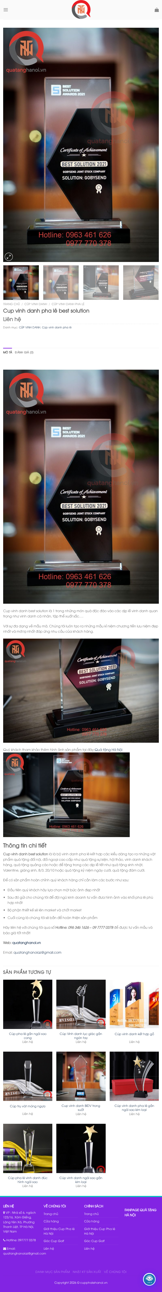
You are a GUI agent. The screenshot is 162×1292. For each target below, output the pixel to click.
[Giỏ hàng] (157, 9)
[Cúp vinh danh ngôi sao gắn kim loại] (80, 1148)
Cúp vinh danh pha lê (68, 304)
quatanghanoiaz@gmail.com (37, 952)
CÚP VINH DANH (35, 304)
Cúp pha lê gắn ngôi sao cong (27, 1036)
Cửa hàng (51, 1221)
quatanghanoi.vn (26, 942)
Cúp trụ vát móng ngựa (27, 1106)
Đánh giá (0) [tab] (24, 352)
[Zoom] (9, 257)
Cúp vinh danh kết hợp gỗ (134, 1034)
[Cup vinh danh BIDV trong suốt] (80, 1076)
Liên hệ (49, 1248)
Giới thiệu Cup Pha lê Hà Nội (59, 1231)
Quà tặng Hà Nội (108, 749)
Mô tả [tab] (7, 352)
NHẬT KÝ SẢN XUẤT (87, 1272)
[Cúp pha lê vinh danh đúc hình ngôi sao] (27, 1148)
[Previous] (11, 144)
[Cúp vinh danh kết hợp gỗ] (134, 1004)
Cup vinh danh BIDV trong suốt (81, 1108)
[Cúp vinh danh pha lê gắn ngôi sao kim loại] (134, 1076)
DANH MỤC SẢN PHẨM (52, 1272)
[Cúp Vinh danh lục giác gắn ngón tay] (80, 1004)
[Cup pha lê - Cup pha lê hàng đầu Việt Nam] (81, 9)
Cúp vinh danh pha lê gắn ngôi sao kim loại (134, 1108)
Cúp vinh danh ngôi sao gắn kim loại (80, 1180)
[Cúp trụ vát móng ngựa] (27, 1076)
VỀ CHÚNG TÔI (115, 1272)
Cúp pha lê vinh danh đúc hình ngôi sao (27, 1180)
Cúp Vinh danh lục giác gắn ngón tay (81, 1036)
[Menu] (5, 9)
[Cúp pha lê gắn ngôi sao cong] (27, 1004)
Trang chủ (11, 304)
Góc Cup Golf (54, 1241)
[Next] (150, 144)
